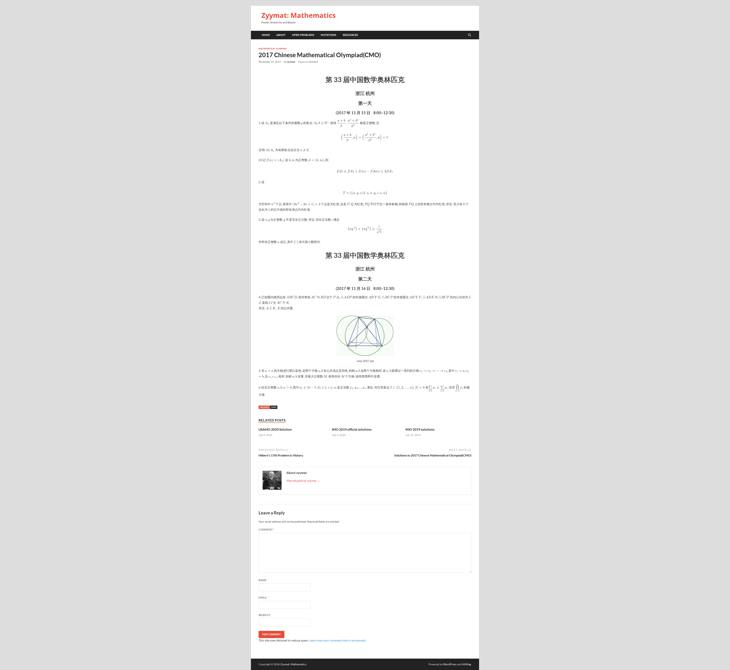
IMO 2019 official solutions (351, 429)
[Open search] (469, 35)
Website (265, 615)
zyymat (291, 61)
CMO (273, 407)
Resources (350, 34)
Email (264, 597)
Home (266, 34)
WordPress (449, 664)
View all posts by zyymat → (303, 480)
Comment (267, 529)
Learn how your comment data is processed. (337, 640)
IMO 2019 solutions (419, 429)
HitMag (466, 664)
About (281, 34)
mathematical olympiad (272, 48)
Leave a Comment (308, 61)
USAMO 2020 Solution (275, 429)
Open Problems (303, 34)
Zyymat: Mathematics (298, 15)
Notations (328, 34)
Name (264, 580)
